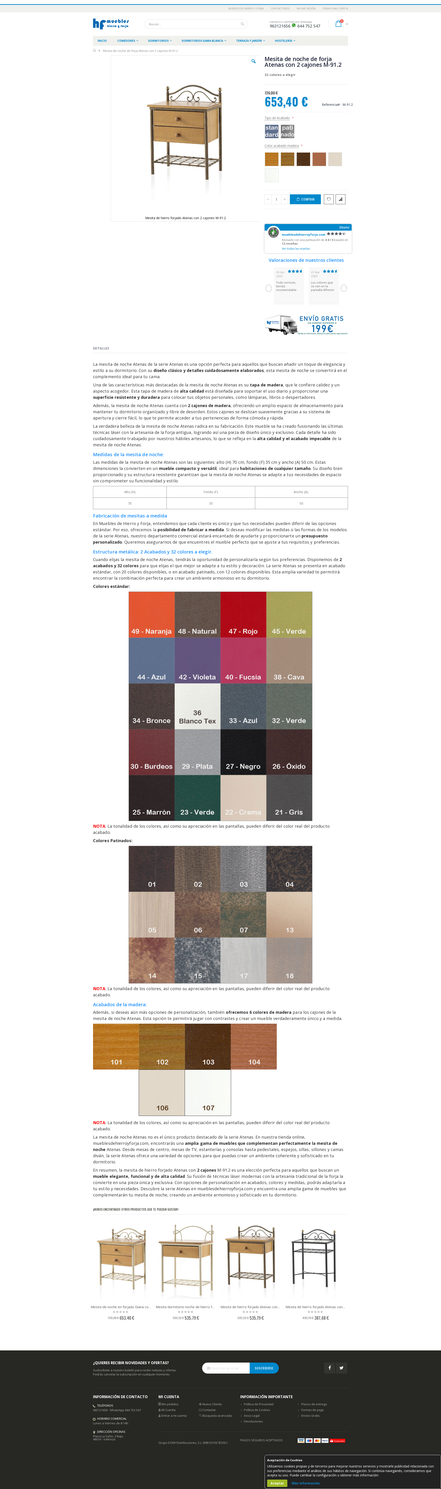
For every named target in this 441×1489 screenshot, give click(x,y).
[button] (253, 65)
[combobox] (196, 24)
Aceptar (277, 1483)
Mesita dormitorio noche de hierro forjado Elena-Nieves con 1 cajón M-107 (186, 1307)
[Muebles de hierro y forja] (112, 24)
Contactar (209, 1410)
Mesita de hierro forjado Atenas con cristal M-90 (316, 1307)
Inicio (94, 50)
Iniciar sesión (306, 8)
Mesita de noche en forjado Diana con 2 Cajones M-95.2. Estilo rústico (121, 1307)
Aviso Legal (252, 1416)
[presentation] (104, 349)
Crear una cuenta (335, 8)
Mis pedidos (169, 1404)
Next (344, 288)
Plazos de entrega (314, 1404)
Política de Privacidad (259, 1404)
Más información (306, 1483)
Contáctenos (280, 8)
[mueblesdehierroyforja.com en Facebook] (329, 1368)
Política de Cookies (257, 1410)
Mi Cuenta (168, 1410)
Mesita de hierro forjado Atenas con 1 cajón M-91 (250, 1307)
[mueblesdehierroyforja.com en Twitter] (341, 1368)
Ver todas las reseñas (296, 249)
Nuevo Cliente (212, 1404)
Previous (269, 288)
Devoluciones (253, 1421)
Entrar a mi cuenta (174, 1416)
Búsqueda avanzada (217, 1416)
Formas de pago (312, 1410)
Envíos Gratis (310, 1416)
